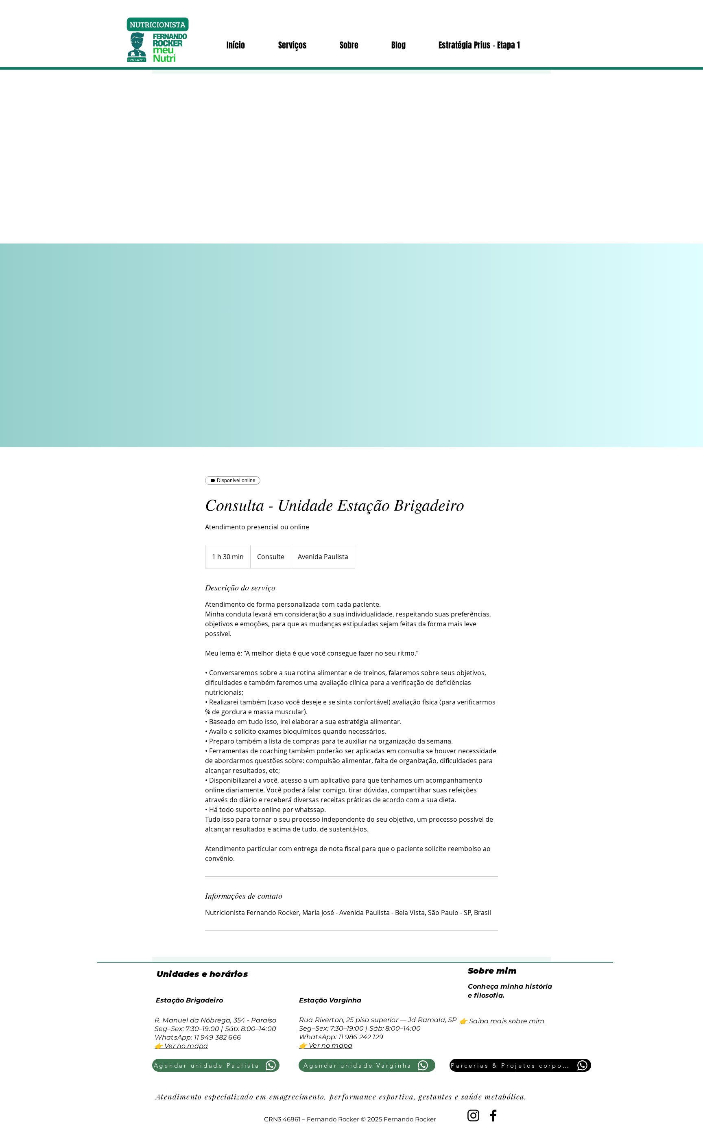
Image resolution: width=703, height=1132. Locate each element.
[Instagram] (473, 1115)
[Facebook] (493, 1115)
